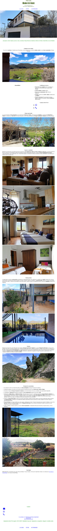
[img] (28, 3)
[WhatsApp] (36, 105)
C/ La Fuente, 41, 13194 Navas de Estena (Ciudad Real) (29, 516)
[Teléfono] (36, 108)
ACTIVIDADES (34, 8)
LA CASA (21, 8)
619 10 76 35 (28, 517)
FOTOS (27, 8)
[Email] (4, 509)
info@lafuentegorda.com (28, 518)
